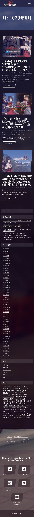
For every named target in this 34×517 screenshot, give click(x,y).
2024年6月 (6, 297)
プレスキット (10, 439)
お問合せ (9, 437)
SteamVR (21, 405)
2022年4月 (6, 351)
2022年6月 (6, 346)
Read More (9, 86)
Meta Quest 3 (9, 390)
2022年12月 (6, 331)
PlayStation (12, 394)
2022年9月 (6, 338)
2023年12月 (6, 307)
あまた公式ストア (24, 409)
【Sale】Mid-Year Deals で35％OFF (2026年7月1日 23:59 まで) (17, 238)
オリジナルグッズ (10, 411)
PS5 (28, 132)
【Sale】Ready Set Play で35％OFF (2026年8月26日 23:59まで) (17, 230)
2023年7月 (6, 317)
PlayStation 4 (7, 75)
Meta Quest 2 (14, 190)
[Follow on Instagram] (10, 483)
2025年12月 (6, 261)
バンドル (25, 413)
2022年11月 (6, 334)
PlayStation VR (17, 398)
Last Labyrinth (8, 386)
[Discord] (24, 483)
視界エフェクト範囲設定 (24, 417)
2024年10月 (6, 287)
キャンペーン (7, 370)
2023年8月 (6, 314)
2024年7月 (6, 295)
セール (5, 372)
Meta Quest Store (24, 190)
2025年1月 (6, 280)
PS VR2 (21, 132)
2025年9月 (6, 265)
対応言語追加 (8, 417)
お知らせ (5, 365)
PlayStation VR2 (11, 400)
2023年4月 (6, 324)
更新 (4, 377)
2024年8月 (6, 292)
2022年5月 (6, 348)
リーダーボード (13, 415)
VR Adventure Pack (20, 407)
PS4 (15, 77)
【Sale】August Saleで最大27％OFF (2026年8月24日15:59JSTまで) (17, 221)
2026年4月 (6, 253)
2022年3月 (6, 353)
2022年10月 (6, 336)
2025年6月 (6, 270)
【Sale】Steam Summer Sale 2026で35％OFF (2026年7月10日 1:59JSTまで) (15, 234)
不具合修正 (26, 415)
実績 (4, 417)
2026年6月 (6, 251)
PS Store (6, 77)
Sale (18, 77)
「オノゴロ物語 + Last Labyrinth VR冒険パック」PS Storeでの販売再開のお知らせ (16, 123)
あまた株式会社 (11, 442)
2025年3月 (6, 278)
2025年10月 (6, 263)
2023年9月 (6, 312)
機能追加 (15, 417)
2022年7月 (6, 343)
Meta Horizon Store (22, 386)
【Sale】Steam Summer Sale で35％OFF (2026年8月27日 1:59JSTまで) (16, 226)
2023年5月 (6, 321)
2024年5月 (6, 300)
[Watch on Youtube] (17, 497)
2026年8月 (6, 248)
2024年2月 (6, 304)
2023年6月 (6, 319)
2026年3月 (6, 256)
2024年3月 (6, 302)
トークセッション (18, 413)
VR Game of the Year (13, 409)
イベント (5, 367)
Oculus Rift (12, 392)
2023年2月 (6, 329)
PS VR (12, 77)
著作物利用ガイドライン (21, 437)
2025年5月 (6, 273)
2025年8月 (6, 268)
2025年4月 (6, 275)
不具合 (5, 375)
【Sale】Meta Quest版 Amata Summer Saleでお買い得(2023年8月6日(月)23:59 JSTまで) (17, 180)
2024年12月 (6, 283)
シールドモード (10, 413)
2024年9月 (6, 290)
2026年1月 (6, 258)
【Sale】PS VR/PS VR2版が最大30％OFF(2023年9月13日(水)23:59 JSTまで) (16, 65)
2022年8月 (6, 341)
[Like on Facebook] (24, 469)
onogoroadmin (27, 73)
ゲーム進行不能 (18, 411)
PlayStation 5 (8, 397)
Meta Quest (7, 190)
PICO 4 (17, 393)
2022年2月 (6, 356)
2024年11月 (6, 285)
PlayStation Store (17, 75)
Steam (12, 405)
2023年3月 (6, 326)
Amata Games (23, 442)
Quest (25, 403)
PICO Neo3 (23, 393)
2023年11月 (6, 309)
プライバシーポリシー (22, 439)
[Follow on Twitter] (10, 469)
